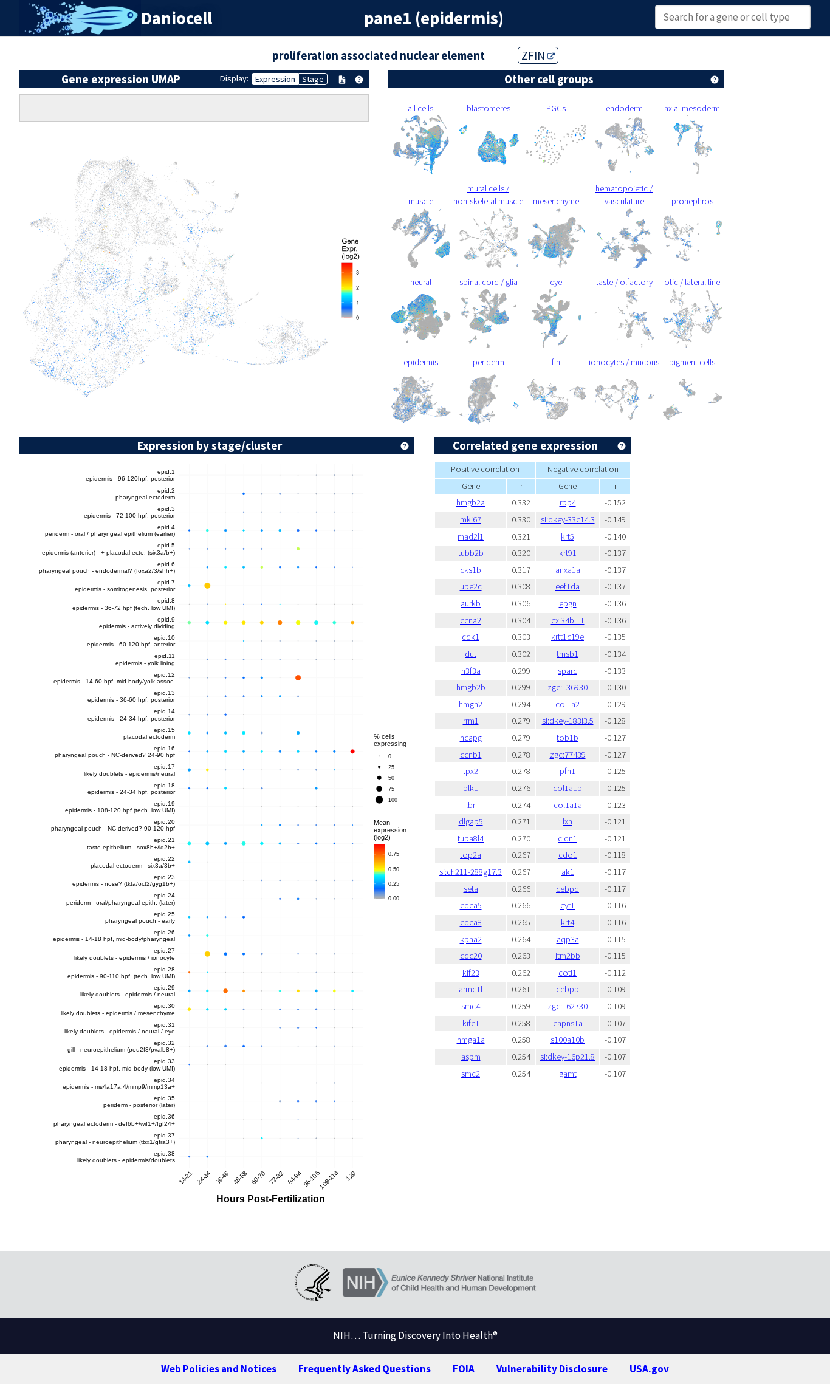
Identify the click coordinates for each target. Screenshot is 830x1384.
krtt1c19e (567, 636)
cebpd (567, 888)
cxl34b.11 (568, 620)
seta (471, 888)
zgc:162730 (567, 1006)
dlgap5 (471, 821)
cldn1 (567, 838)
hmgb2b (470, 687)
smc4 (470, 1006)
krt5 (567, 536)
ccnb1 (471, 754)
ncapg (471, 737)
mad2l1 (471, 536)
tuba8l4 (471, 838)
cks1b (470, 569)
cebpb (567, 989)
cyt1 (567, 905)
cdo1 (567, 854)
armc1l (470, 989)
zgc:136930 (567, 687)
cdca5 (471, 905)
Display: (234, 78)
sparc (567, 670)
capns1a (568, 1023)
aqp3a (568, 939)
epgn (568, 603)
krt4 (567, 922)
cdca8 (471, 922)
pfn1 (567, 771)
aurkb (471, 603)
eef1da (567, 586)
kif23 (470, 972)
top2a (470, 854)
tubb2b (471, 552)
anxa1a (567, 569)
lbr (470, 805)
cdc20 (471, 955)
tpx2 (470, 771)
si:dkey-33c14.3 (568, 519)
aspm (471, 1056)
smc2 (470, 1073)
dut (470, 653)
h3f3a (471, 670)
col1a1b (567, 788)
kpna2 (471, 939)
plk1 (470, 788)
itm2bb (567, 955)
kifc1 (470, 1023)
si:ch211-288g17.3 (470, 871)
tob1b (567, 737)
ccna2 (470, 620)
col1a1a (568, 805)
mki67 (470, 519)
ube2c (471, 586)
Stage (313, 79)
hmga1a (471, 1039)
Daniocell (176, 18)
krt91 (568, 552)
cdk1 (470, 636)
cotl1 (567, 972)
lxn (567, 821)
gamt (568, 1073)
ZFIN (534, 55)
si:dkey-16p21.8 (567, 1056)
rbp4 (568, 502)
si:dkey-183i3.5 (568, 720)
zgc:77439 (568, 754)
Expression (275, 79)
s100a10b (567, 1039)
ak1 (567, 871)
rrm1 (471, 720)
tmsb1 (567, 653)
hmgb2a (470, 502)
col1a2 (567, 704)
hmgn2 (470, 704)
